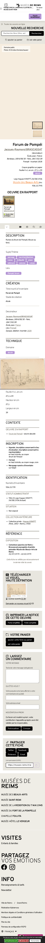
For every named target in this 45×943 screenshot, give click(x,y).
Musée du (18, 810)
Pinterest (12, 754)
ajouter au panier (15, 40)
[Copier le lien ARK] (36, 765)
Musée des (14, 794)
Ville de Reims (6, 903)
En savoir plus (39, 9)
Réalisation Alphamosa (10, 908)
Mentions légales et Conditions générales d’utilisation (21, 912)
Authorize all (12, 941)
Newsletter (6, 890)
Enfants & (9, 843)
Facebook (22, 750)
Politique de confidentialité (11, 917)
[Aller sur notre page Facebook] (4, 867)
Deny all (24, 941)
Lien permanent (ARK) (13, 761)
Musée (35, 16)
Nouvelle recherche (27, 28)
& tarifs (12, 885)
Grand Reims (22, 903)
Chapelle (11, 816)
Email (22, 754)
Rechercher (37, 33)
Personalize (35, 941)
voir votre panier (35, 40)
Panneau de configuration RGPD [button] (13, 927)
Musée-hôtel (15, 821)
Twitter (11, 750)
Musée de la (21, 805)
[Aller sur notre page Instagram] (12, 867)
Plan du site (5, 922)
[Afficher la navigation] (6, 5)
